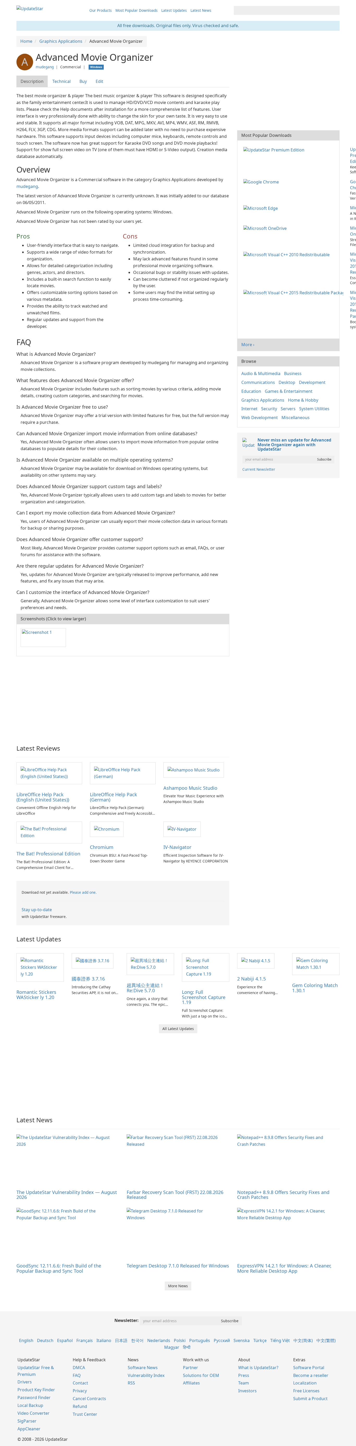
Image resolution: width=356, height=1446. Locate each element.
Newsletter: (126, 1320)
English (26, 1340)
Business (293, 373)
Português (199, 1340)
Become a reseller (310, 1375)
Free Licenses (306, 1391)
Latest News (201, 10)
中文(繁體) (326, 1340)
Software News (143, 1367)
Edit (99, 81)
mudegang (45, 66)
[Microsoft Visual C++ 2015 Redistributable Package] (294, 292)
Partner (190, 1367)
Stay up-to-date (37, 909)
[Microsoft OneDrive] (266, 228)
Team (243, 1383)
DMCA (79, 1367)
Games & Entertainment (288, 391)
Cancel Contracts (89, 1398)
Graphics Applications (262, 400)
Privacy (80, 1391)
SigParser (26, 1421)
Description (32, 81)
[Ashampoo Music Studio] (194, 770)
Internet (249, 409)
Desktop (287, 382)
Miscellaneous (295, 417)
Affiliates (191, 1383)
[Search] (335, 10)
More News (178, 1285)
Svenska (242, 1340)
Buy (83, 81)
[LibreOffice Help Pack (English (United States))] (49, 773)
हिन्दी (187, 1347)
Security (269, 409)
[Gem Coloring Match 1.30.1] (315, 963)
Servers (288, 409)
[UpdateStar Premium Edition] (274, 149)
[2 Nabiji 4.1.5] (255, 960)
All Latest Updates (178, 1028)
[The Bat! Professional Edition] (49, 832)
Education (251, 391)
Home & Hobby (303, 400)
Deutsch (45, 1340)
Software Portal (308, 1367)
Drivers (24, 1382)
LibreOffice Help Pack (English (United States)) (42, 797)
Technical (61, 81)
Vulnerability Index (146, 1375)
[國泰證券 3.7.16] (92, 960)
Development (312, 382)
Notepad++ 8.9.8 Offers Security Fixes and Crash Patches (283, 1194)
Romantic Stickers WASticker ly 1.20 (36, 994)
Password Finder (34, 1397)
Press (243, 1375)
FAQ (77, 1375)
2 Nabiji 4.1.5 (251, 979)
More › (247, 344)
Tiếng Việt (280, 1340)
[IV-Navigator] (182, 829)
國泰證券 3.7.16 (88, 979)
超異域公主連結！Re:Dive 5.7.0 (145, 988)
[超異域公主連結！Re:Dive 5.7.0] (150, 963)
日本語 (121, 1340)
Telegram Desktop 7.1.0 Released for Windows (178, 1266)
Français (84, 1340)
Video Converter (33, 1413)
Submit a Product (310, 1398)
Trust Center (85, 1414)
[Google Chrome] (262, 182)
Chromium (101, 847)
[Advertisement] (122, 697)
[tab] (32, 81)
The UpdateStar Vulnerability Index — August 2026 (66, 1194)
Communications (258, 382)
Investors (247, 1391)
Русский (222, 1340)
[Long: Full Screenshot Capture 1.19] (205, 967)
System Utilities (314, 409)
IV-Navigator (177, 847)
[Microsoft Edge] (261, 208)
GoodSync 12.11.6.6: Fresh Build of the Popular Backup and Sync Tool (58, 1268)
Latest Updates (174, 10)
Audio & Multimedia (260, 373)
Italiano (103, 1340)
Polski (180, 1340)
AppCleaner (28, 1429)
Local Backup (30, 1405)
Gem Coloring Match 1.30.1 (315, 988)
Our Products (100, 10)
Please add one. (83, 892)
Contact (80, 1383)
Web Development (259, 417)
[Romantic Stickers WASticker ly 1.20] (40, 967)
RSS (131, 1383)
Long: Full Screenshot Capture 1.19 (203, 997)
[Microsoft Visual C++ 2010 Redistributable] (287, 254)
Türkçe (260, 1340)
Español (65, 1340)
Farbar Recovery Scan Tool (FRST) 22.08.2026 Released (175, 1194)
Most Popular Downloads (136, 10)
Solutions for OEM (201, 1375)
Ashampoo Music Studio (190, 788)
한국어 (137, 1340)
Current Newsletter (258, 469)
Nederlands (158, 1340)
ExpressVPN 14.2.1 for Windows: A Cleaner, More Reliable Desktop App (284, 1268)
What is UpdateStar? (258, 1367)
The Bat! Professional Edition (48, 853)
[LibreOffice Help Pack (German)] (122, 773)
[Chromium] (106, 829)
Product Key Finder (36, 1390)
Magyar (171, 1347)
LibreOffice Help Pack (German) (113, 797)
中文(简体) (303, 1340)
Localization (305, 1383)
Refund (80, 1406)
